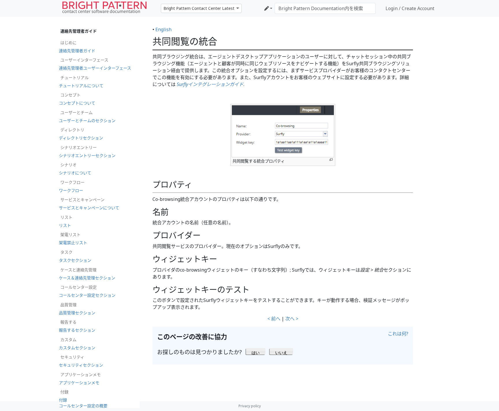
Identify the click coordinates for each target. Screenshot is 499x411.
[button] (255, 351)
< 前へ (273, 318)
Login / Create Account (410, 8)
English (163, 29)
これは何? (398, 333)
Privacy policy (250, 405)
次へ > (291, 318)
